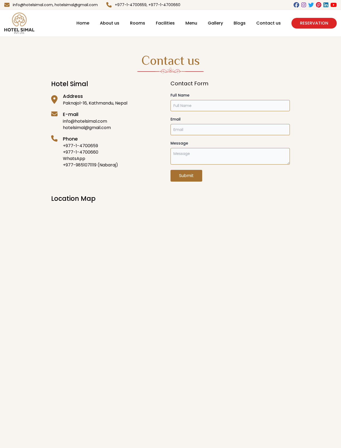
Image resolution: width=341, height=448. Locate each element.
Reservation (314, 23)
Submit (186, 176)
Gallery (215, 23)
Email (175, 119)
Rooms (137, 23)
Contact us (268, 23)
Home (82, 23)
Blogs (240, 23)
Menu (191, 23)
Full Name (179, 95)
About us (109, 23)
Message (179, 143)
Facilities (165, 23)
